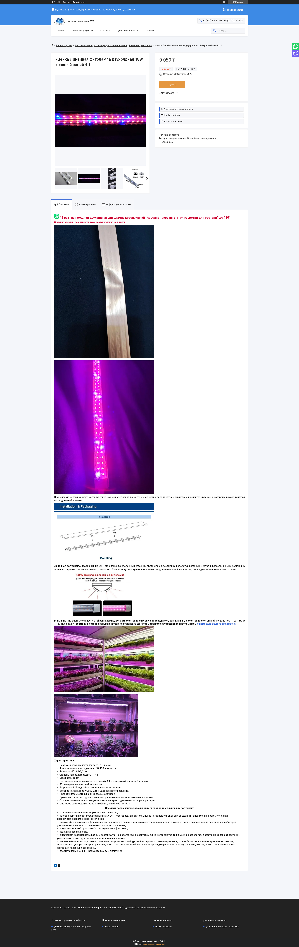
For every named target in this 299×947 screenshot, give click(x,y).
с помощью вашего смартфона (216, 623)
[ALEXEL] (60, 21)
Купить (172, 84)
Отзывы (150, 30)
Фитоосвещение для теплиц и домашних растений (101, 45)
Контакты (105, 30)
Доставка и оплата (128, 30)
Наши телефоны (163, 926)
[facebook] (55, 866)
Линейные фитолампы (140, 45)
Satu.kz (163, 941)
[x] (59, 866)
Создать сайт (69, 2)
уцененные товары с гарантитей (222, 926)
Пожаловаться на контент (153, 944)
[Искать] (214, 30)
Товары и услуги (81, 30)
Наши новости (112, 926)
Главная (61, 30)
